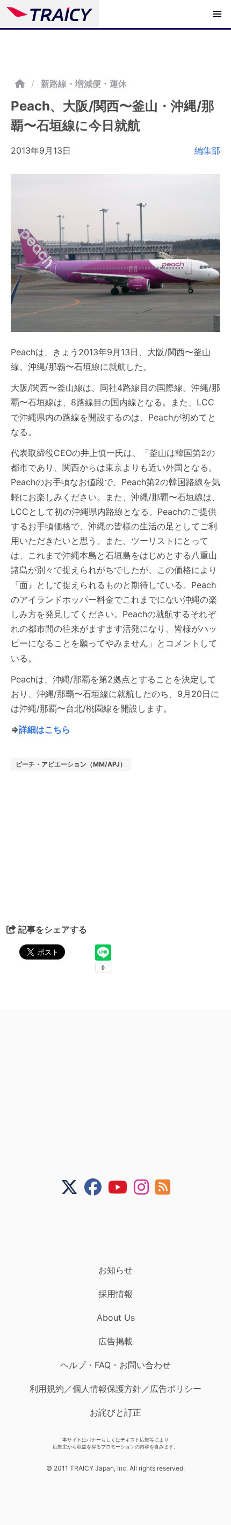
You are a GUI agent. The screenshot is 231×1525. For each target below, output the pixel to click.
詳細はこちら (44, 729)
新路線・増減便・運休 (84, 83)
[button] (217, 14)
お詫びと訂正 (115, 1412)
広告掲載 (115, 1341)
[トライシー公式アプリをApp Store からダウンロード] (122, 1230)
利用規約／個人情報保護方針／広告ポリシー (115, 1388)
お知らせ (115, 1270)
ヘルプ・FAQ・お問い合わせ (115, 1365)
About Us (116, 1317)
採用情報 (115, 1293)
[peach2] (115, 253)
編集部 (207, 150)
